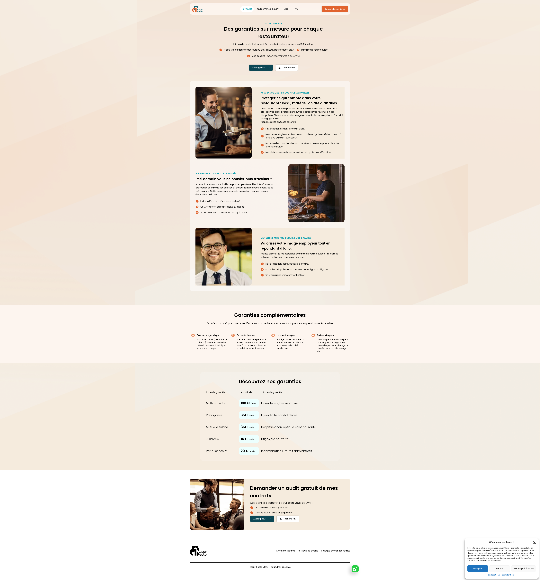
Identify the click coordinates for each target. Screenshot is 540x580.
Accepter (478, 568)
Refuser (500, 568)
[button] (534, 542)
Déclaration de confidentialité (502, 575)
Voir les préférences (523, 568)
